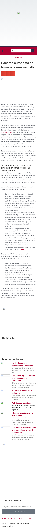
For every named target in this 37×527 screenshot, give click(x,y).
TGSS (22, 249)
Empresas (18, 57)
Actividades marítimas (21, 403)
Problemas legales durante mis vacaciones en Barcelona (23, 378)
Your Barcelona (11, 500)
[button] (2, 51)
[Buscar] (32, 50)
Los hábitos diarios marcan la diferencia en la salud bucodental (24, 430)
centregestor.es (6, 132)
